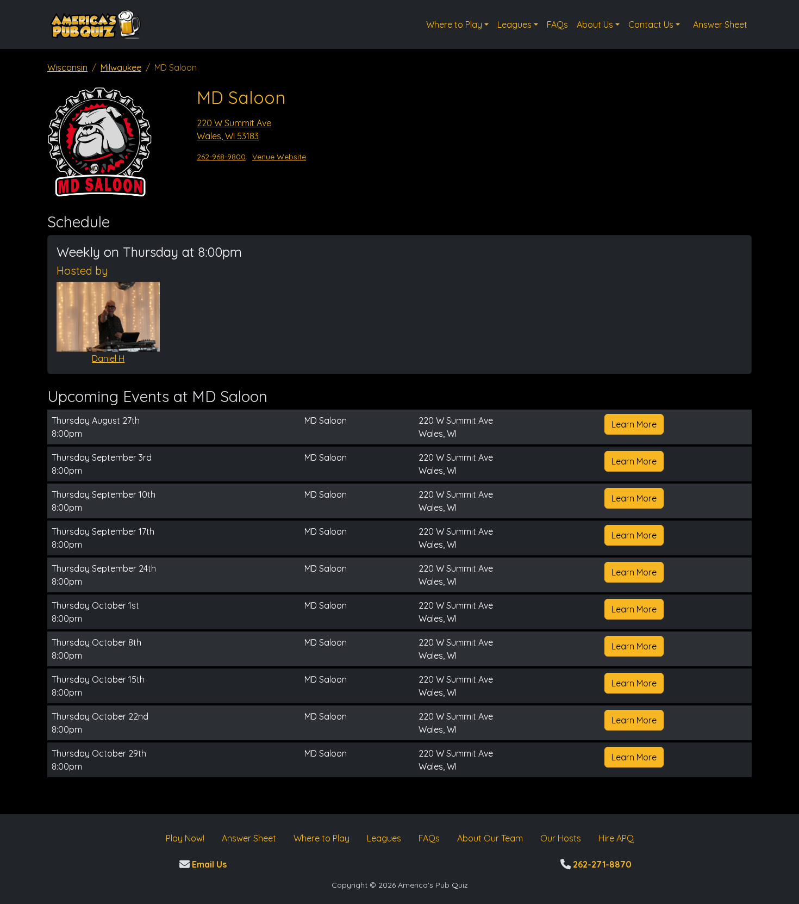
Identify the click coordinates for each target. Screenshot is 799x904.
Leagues (514, 24)
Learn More (634, 424)
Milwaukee (121, 67)
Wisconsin (67, 67)
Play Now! (185, 838)
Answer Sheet (720, 24)
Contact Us (650, 24)
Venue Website (279, 157)
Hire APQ (616, 838)
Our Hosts (560, 838)
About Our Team (490, 838)
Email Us (208, 864)
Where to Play (454, 24)
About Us (595, 24)
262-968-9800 (221, 157)
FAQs (557, 24)
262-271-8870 (601, 864)
